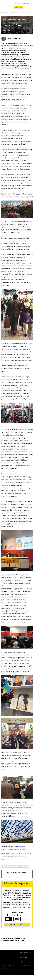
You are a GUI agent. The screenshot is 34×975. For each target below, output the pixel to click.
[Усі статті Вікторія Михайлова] (3, 39)
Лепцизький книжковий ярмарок (20, 12)
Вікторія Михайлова (13, 38)
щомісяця (12, 915)
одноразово (23, 915)
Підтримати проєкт (17, 925)
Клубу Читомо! (17, 899)
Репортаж (5, 12)
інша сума (26, 919)
